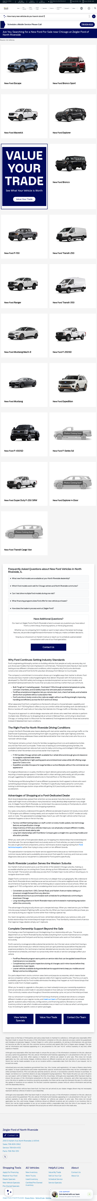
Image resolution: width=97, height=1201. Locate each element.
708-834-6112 (87, 24)
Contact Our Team (76, 1017)
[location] (48, 1)
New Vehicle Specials (11, 1183)
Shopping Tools (12, 1167)
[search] (95, 8)
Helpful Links (56, 1167)
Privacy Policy (29, 1198)
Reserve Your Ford (10, 1176)
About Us (75, 1176)
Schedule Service (55, 1179)
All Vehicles (32, 1167)
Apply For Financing (10, 1172)
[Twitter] (5, 1156)
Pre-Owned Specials (11, 1186)
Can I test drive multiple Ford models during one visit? (33, 593)
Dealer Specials (9, 1179)
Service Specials (55, 1183)
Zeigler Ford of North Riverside (13, 1198)
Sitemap (48, 1198)
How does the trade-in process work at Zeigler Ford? (33, 608)
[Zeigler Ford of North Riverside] (9, 8)
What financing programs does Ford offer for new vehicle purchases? (39, 601)
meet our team (50, 999)
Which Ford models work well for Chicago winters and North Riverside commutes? (45, 586)
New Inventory (31, 1172)
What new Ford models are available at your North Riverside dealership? (41, 578)
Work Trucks (31, 1176)
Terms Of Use (40, 1198)
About (75, 1167)
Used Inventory (32, 1179)
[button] (50, 1189)
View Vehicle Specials (20, 1019)
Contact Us (48, 647)
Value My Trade (54, 1172)
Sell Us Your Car (54, 1176)
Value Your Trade (48, 1017)
